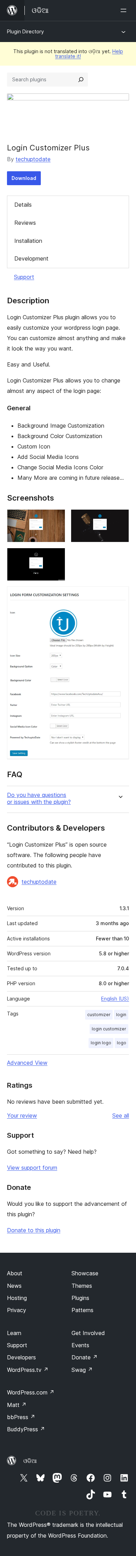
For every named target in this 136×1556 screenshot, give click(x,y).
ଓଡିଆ (30, 1460)
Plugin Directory (25, 31)
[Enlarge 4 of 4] (119, 595)
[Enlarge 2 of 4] (119, 518)
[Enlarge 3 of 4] (55, 557)
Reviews (25, 222)
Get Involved (88, 1332)
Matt (17, 1404)
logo (121, 1042)
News (14, 1285)
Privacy (16, 1310)
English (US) (115, 999)
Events (80, 1345)
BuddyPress (26, 1429)
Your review (22, 1115)
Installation (28, 240)
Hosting (17, 1297)
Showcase (84, 1273)
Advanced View (27, 1062)
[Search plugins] (81, 80)
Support (24, 276)
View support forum (32, 1167)
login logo (101, 1042)
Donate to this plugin (33, 1230)
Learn (14, 1332)
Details (23, 204)
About (14, 1273)
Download (24, 178)
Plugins (80, 1297)
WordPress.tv (27, 1369)
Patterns (82, 1310)
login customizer (109, 1028)
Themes (81, 1285)
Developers (21, 1357)
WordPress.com (30, 1392)
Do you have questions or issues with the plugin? (39, 798)
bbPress (21, 1417)
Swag (82, 1369)
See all (120, 1115)
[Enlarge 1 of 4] (55, 518)
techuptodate (33, 159)
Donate (84, 1357)
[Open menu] (125, 10)
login (121, 1014)
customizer (99, 1014)
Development (31, 258)
